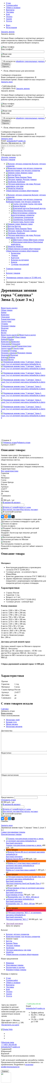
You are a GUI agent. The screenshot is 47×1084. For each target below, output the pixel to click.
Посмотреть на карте (10, 1025)
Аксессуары (29, 222)
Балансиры (15, 253)
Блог (8, 14)
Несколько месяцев (14, 726)
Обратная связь (7, 1042)
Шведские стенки (36, 240)
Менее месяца (12, 724)
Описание (5, 344)
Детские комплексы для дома (23, 185)
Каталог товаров (8, 157)
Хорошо (5, 1071)
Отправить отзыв (8, 800)
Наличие (5, 355)
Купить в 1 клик (24, 507)
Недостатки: (6, 753)
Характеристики (8, 346)
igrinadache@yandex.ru (16, 141)
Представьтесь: (7, 797)
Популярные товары (14, 965)
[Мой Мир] (9, 516)
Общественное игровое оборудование (22, 191)
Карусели (15, 258)
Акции (9, 19)
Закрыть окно (7, 82)
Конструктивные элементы (22, 215)
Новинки (10, 963)
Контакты (10, 10)
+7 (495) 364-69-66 (9, 1045)
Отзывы (4, 351)
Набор (3, 339)
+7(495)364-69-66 (33, 1004)
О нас (8, 3)
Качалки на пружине (20, 260)
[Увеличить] (23, 364)
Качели (23, 206)
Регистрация (11, 27)
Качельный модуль (38, 208)
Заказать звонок (8, 32)
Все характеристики (9, 471)
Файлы (4, 357)
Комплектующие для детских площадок (23, 170)
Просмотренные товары (11, 834)
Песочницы (29, 211)
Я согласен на (25, 61)
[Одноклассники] (6, 516)
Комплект (5, 342)
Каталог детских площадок (17, 934)
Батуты (18, 175)
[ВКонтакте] (2, 516)
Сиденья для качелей (20, 264)
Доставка (10, 12)
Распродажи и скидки (15, 967)
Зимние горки (27, 173)
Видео (3, 359)
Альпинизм (28, 217)
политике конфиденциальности (17, 1065)
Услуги (9, 21)
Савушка (5, 709)
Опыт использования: (10, 715)
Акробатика (29, 219)
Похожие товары (8, 353)
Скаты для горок (35, 204)
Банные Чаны (26, 177)
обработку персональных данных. (30, 61)
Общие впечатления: (10, 775)
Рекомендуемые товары (16, 970)
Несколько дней (13, 720)
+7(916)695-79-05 (8, 88)
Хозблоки (21, 182)
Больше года (11, 722)
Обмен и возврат (13, 7)
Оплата (9, 16)
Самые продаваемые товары (13, 832)
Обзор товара (6, 337)
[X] (13, 516)
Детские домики (30, 179)
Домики (14, 255)
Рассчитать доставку (29, 509)
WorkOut (19, 188)
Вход (8, 25)
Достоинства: (7, 731)
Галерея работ (12, 5)
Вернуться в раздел (9, 335)
